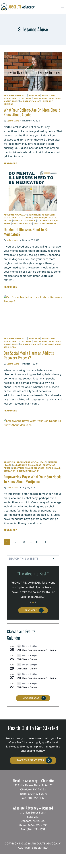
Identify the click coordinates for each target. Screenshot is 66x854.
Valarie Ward (13, 120)
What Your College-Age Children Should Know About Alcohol (32, 112)
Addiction (34, 95)
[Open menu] (62, 6)
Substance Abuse (30, 101)
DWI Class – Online (27, 659)
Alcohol (27, 98)
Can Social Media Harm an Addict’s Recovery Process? (29, 355)
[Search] (53, 558)
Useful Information (45, 223)
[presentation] (33, 71)
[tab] (30, 602)
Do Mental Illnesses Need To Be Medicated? (26, 231)
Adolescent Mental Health (32, 462)
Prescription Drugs (24, 221)
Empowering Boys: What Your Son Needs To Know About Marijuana (32, 479)
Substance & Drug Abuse (27, 465)
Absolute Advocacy (15, 95)
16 (37, 542)
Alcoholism (40, 98)
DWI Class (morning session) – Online (36, 649)
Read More (12, 163)
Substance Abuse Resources (28, 468)
